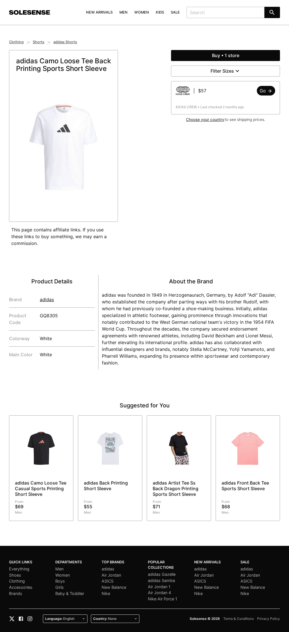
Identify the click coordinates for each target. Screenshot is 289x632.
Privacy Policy (268, 618)
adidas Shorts (65, 42)
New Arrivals (99, 12)
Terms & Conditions (238, 618)
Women (141, 12)
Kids (160, 12)
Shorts (38, 42)
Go (263, 91)
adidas (47, 299)
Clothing (16, 42)
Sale (175, 12)
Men (123, 12)
